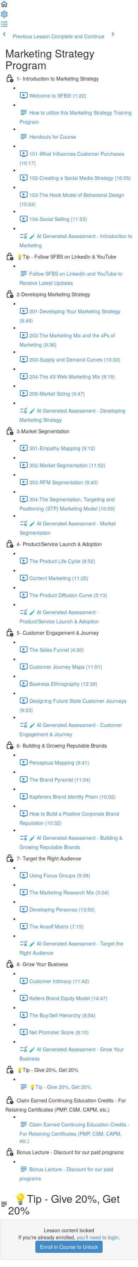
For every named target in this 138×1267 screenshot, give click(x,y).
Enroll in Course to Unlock (69, 1246)
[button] (4, 6)
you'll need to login (98, 1237)
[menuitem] (4, 16)
